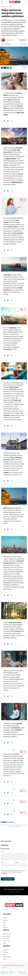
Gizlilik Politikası (7, 956)
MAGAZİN (5, 927)
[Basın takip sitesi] (14, 831)
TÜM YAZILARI (22, 40)
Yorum (3, 851)
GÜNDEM (5, 918)
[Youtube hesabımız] (17, 892)
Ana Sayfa (5, 949)
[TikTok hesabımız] (19, 892)
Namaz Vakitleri (6, 936)
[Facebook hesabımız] (9, 892)
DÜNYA (4, 922)
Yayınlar (5, 943)
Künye (4, 954)
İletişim (4, 959)
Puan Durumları (7, 941)
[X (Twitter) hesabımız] (12, 892)
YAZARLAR (5, 952)
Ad (2, 862)
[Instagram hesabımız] (14, 892)
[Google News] (24, 68)
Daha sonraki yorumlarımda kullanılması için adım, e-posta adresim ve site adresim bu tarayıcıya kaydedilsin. (14, 872)
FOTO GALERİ (23, 44)
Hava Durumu (6, 938)
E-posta (17, 862)
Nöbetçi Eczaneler (7, 934)
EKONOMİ (5, 920)
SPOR (4, 925)
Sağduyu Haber (9, 40)
